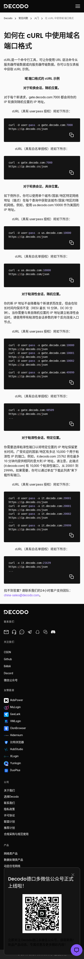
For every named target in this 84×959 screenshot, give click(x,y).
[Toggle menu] (77, 6)
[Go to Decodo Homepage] (16, 6)
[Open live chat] (76, 950)
